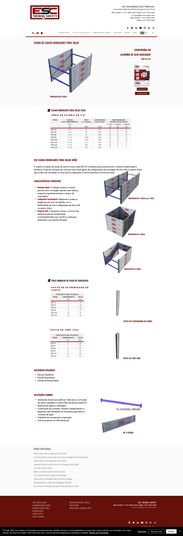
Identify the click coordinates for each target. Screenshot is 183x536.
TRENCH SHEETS (38, 513)
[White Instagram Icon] (146, 522)
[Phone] (33, 33)
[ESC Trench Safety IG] (144, 28)
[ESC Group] (140, 28)
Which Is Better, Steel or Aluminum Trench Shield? (50, 453)
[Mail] (37, 33)
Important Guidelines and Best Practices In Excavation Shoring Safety (56, 464)
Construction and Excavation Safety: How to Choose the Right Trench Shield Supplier (61, 457)
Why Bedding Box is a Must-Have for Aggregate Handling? (52, 482)
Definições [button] (142, 531)
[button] (117, 33)
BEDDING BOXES (38, 511)
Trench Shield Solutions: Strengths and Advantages (50, 475)
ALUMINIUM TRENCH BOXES (42, 505)
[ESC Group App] (149, 28)
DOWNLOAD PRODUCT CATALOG (79, 502)
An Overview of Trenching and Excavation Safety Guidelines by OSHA (56, 486)
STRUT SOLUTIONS (38, 516)
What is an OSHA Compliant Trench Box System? (49, 471)
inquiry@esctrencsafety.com (144, 15)
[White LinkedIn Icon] (138, 522)
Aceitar (171, 531)
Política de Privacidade (99, 532)
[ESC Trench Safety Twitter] (132, 28)
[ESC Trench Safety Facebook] (127, 28)
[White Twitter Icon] (133, 522)
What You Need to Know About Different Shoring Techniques (53, 479)
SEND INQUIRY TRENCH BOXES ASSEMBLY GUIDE (80, 506)
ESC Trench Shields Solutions (43, 468)
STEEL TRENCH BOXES (40, 502)
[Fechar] (179, 531)
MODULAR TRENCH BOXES (41, 508)
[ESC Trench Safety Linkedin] (136, 28)
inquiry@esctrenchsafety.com (146, 507)
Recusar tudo (156, 531)
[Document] (42, 33)
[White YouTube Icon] (142, 522)
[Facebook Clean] (129, 522)
